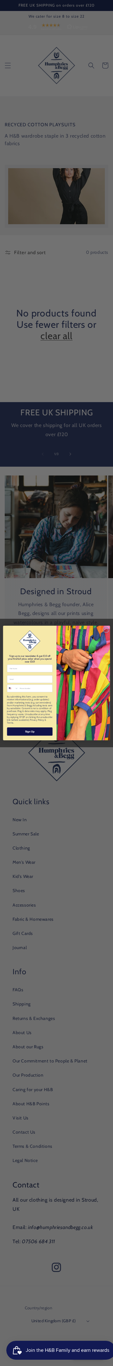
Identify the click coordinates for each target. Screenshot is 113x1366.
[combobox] (12, 688)
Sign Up (30, 731)
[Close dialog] (106, 629)
